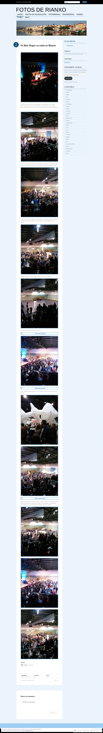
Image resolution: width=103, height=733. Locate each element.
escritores (68, 111)
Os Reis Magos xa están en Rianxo (38, 45)
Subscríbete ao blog (73, 67)
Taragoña (68, 151)
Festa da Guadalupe (35, 14)
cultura (67, 101)
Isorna (67, 125)
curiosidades (68, 104)
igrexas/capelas (69, 123)
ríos (67, 141)
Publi (20, 17)
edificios (68, 108)
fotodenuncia (69, 118)
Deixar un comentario (25, 676)
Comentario (52, 712)
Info (27, 17)
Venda (79, 14)
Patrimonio (54, 14)
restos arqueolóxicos (70, 144)
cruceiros (68, 99)
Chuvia (56, 680)
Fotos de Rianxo (41, 10)
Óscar (47, 676)
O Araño (68, 134)
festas (35, 676)
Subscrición (68, 78)
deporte (67, 106)
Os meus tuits (67, 62)
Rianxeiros (68, 14)
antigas (67, 92)
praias (67, 139)
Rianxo (67, 146)
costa (67, 97)
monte (67, 132)
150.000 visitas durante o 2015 (28, 680)
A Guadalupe (69, 90)
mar (67, 130)
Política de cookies (29, 730)
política (67, 137)
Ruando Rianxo (69, 148)
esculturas (68, 113)
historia (67, 120)
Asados (67, 94)
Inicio (20, 14)
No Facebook (69, 41)
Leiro (67, 127)
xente (67, 153)
